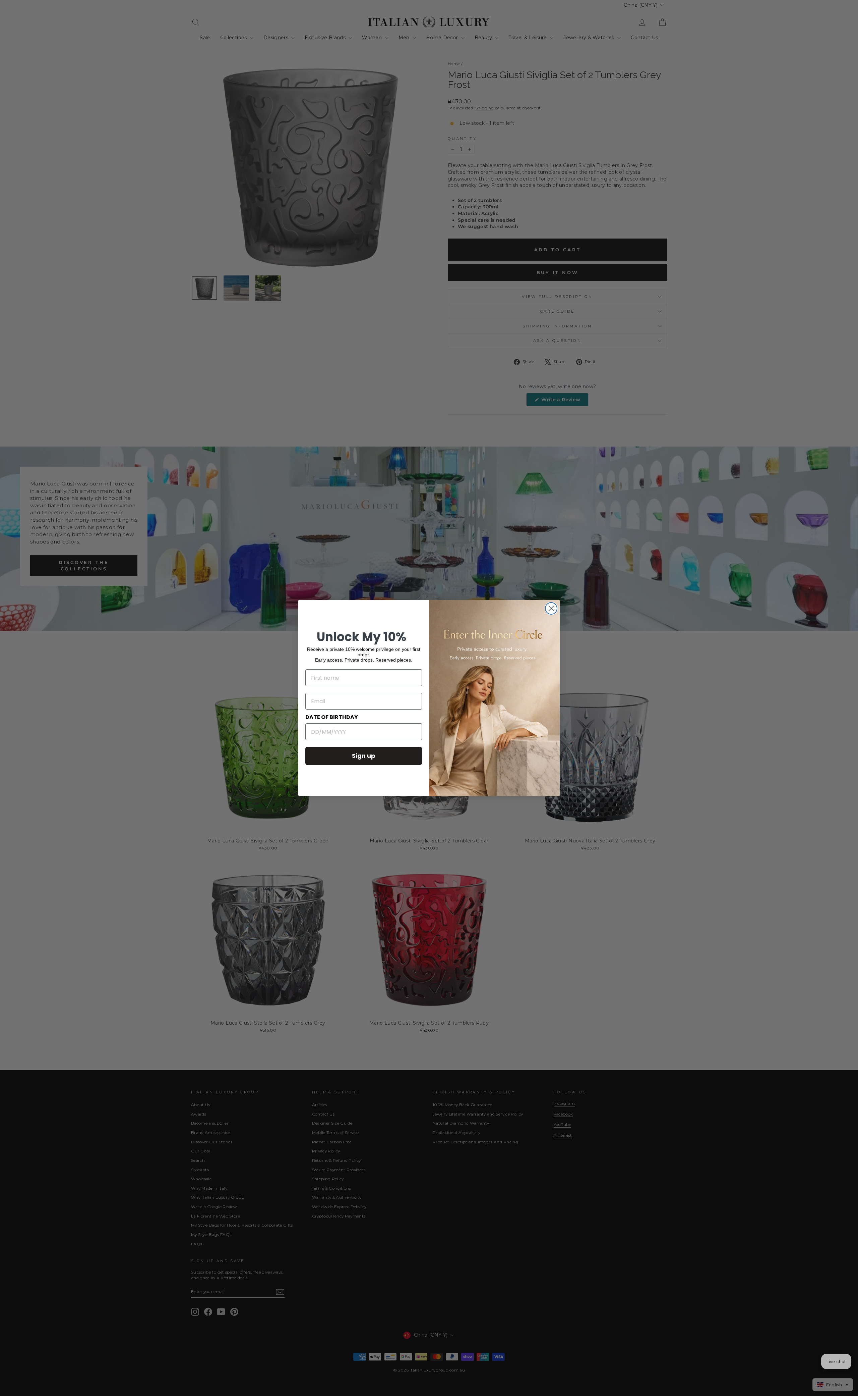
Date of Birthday (331, 717)
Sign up (363, 756)
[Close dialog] (551, 608)
